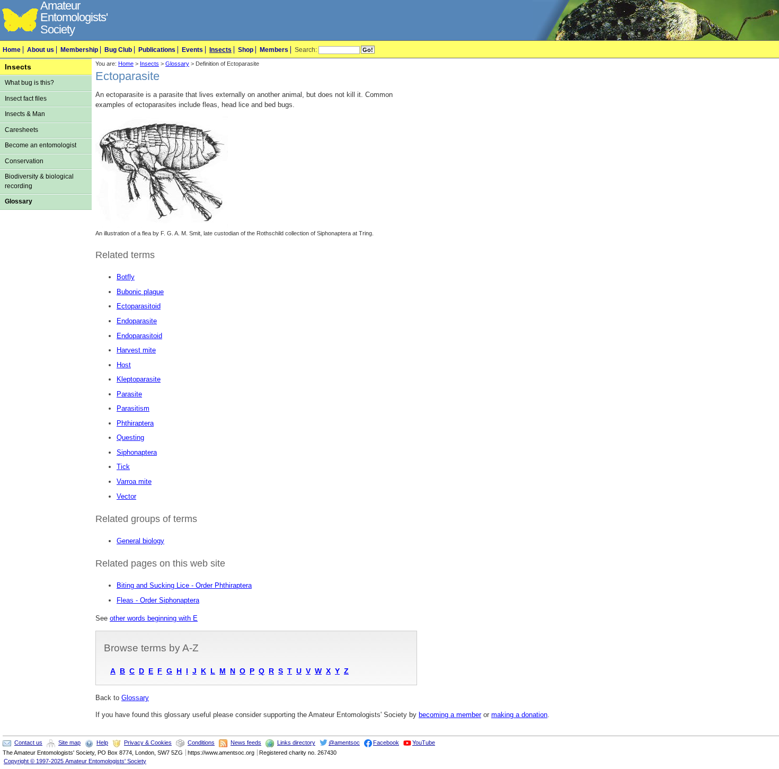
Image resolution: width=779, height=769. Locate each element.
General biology (140, 541)
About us (40, 50)
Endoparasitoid (139, 336)
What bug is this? (29, 82)
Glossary (18, 201)
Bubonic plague (140, 292)
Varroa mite (134, 481)
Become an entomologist (40, 145)
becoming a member (450, 715)
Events (192, 50)
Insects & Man (25, 114)
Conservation (24, 161)
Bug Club (118, 50)
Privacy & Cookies (148, 742)
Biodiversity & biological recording (39, 181)
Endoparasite (137, 321)
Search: (306, 50)
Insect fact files (26, 98)
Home (12, 50)
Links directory (296, 742)
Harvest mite (136, 350)
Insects (220, 50)
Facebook (386, 742)
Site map (69, 742)
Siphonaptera (137, 452)
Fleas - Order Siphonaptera (158, 600)
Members (274, 50)
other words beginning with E (154, 618)
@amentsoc (344, 742)
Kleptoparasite (139, 379)
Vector (126, 496)
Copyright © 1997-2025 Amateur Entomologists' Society (75, 761)
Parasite (129, 394)
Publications (156, 50)
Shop (245, 50)
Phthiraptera (135, 423)
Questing (130, 437)
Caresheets (21, 130)
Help (102, 742)
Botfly (126, 277)
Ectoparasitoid (139, 306)
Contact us (28, 742)
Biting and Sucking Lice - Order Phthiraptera (184, 585)
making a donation (519, 715)
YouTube (423, 742)
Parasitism (133, 408)
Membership (79, 50)
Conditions (201, 742)
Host (124, 365)
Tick (123, 467)
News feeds (246, 742)
